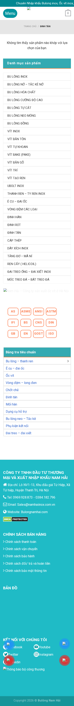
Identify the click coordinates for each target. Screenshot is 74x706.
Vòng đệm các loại (22, 209)
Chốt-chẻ (12, 390)
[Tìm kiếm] (58, 13)
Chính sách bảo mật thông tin (26, 571)
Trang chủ (30, 26)
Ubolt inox (15, 186)
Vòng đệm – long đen (21, 383)
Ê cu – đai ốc (15, 368)
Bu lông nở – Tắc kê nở (25, 84)
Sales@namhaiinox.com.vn (36, 505)
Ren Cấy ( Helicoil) (21, 264)
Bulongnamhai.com (34, 512)
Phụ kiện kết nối (17, 426)
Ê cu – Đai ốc (17, 201)
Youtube (44, 647)
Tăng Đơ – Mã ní (19, 256)
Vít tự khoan (17, 147)
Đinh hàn (14, 217)
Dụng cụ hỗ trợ (16, 411)
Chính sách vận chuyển (21, 549)
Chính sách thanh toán (20, 542)
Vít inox (13, 131)
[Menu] (10, 13)
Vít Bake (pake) (18, 155)
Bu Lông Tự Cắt (19, 108)
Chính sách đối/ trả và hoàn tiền (27, 563)
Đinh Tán (14, 233)
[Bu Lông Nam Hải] (37, 13)
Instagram (46, 654)
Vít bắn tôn (16, 139)
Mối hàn (11, 404)
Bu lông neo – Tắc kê (21, 419)
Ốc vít (10, 376)
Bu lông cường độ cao (25, 100)
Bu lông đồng (18, 123)
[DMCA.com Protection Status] (15, 519)
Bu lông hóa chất (21, 92)
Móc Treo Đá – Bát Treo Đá (28, 279)
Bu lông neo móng (21, 115)
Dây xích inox (17, 248)
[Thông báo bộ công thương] (24, 675)
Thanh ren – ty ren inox (26, 194)
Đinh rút (14, 225)
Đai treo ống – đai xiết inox (29, 272)
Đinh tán (11, 397)
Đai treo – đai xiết (18, 433)
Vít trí (12, 170)
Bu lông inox (17, 76)
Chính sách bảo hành (20, 556)
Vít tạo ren (16, 178)
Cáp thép (14, 240)
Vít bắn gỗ (15, 162)
